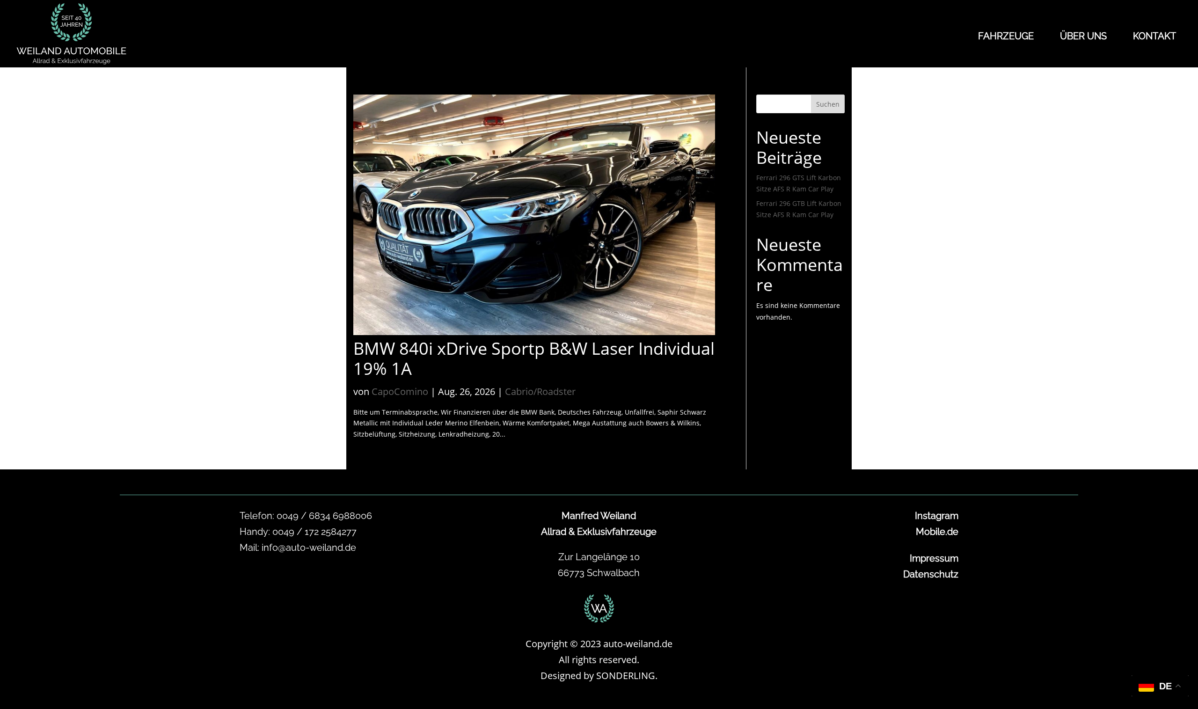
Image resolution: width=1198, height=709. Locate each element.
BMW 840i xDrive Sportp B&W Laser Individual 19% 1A (534, 358)
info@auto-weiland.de (309, 547)
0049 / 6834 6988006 (324, 515)
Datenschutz (930, 574)
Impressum (934, 558)
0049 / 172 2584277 (314, 531)
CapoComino (400, 391)
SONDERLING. (626, 675)
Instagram (936, 515)
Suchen (828, 104)
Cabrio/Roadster (540, 391)
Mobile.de (937, 531)
